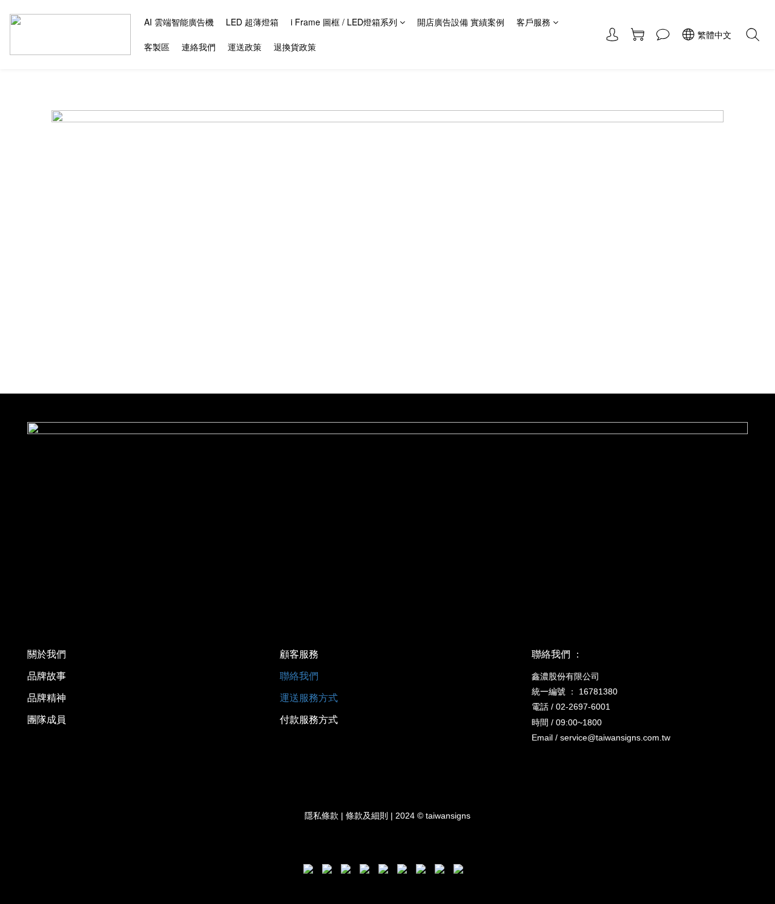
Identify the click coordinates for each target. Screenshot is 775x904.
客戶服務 (533, 22)
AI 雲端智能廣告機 (179, 22)
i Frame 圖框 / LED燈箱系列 (344, 22)
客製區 (157, 47)
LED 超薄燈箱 (252, 22)
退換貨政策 (295, 47)
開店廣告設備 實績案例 (460, 22)
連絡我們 (199, 47)
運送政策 (245, 47)
